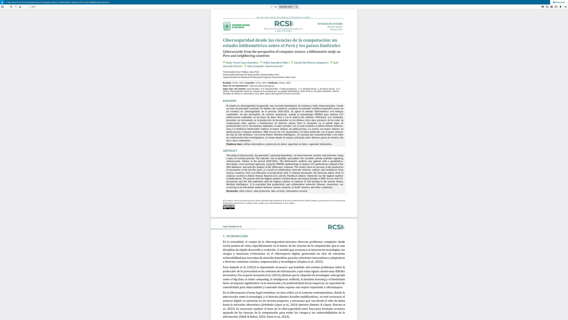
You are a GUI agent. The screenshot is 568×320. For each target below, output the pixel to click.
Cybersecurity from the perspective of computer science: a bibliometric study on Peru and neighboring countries (57, 2)
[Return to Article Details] (2, 2)
